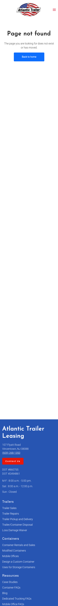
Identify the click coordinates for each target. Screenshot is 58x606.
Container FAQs (11, 587)
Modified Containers (14, 550)
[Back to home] (29, 9)
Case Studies (10, 582)
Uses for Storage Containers (18, 567)
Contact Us (12, 461)
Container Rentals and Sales (18, 545)
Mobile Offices (10, 556)
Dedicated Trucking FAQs (16, 598)
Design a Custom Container (18, 561)
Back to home (29, 56)
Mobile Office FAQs (13, 604)
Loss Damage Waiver (14, 530)
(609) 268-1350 (11, 452)
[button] (54, 9)
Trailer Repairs (10, 513)
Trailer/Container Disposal (17, 524)
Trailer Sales (9, 508)
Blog (4, 593)
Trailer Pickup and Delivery (17, 519)
